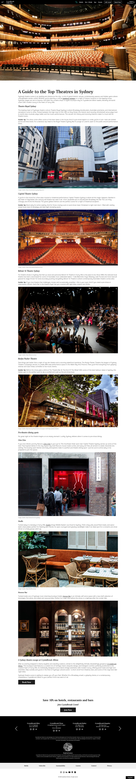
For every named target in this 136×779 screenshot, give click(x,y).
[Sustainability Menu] (76, 2)
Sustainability (60, 766)
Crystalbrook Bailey (79, 723)
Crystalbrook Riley (33, 723)
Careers (78, 766)
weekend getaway (69, 98)
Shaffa (48, 525)
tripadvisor (36, 729)
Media (26, 766)
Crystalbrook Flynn (56, 723)
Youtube (69, 772)
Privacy (109, 766)
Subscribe (42, 766)
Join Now (68, 710)
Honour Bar (67, 596)
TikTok (75, 772)
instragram (102, 729)
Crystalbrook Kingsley (102, 723)
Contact (93, 766)
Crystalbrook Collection (10, 2)
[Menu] (3, 2)
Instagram (33, 729)
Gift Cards (108, 2)
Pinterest (72, 772)
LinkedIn (66, 772)
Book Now (26, 682)
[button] (120, 728)
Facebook (30, 729)
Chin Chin (47, 444)
